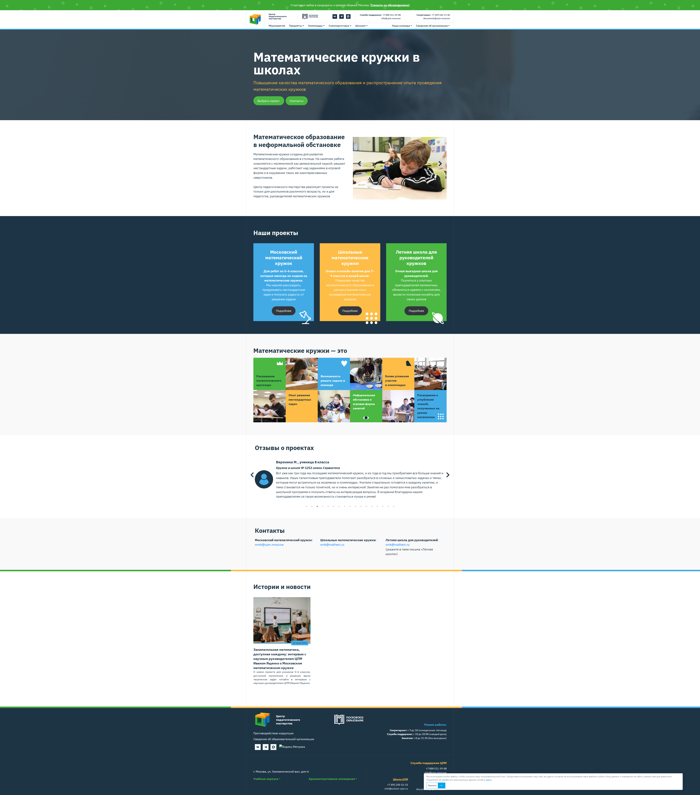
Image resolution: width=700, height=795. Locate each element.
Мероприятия (277, 25)
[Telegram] (341, 16)
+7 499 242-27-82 (441, 14)
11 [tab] (361, 506)
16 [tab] (388, 506)
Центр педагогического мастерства (278, 16)
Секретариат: (424, 14)
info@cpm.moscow (391, 18)
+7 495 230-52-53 (397, 784)
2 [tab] (397, 194)
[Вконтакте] (334, 16)
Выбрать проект (269, 101)
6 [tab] (333, 506)
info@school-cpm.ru (396, 788)
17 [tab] (394, 506)
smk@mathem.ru (332, 545)
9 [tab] (350, 506)
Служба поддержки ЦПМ (429, 763)
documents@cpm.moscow (436, 18)
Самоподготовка (339, 25)
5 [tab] (328, 506)
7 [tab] (339, 506)
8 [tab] (344, 506)
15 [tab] (383, 506)
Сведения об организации (432, 25)
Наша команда (401, 25)
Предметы (295, 25)
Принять (432, 785)
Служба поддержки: (371, 14)
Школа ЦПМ (400, 779)
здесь (489, 779)
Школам (360, 25)
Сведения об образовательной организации (283, 739)
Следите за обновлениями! (390, 5)
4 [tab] (408, 194)
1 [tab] (391, 194)
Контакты (297, 101)
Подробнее (283, 311)
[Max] (348, 16)
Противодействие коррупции (273, 733)
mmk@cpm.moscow (269, 545)
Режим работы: (435, 724)
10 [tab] (355, 506)
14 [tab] (377, 506)
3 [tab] (402, 194)
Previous (359, 163)
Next (440, 163)
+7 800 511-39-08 (391, 14)
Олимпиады (315, 25)
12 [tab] (366, 506)
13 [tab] (372, 506)
